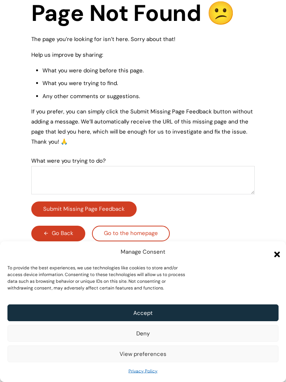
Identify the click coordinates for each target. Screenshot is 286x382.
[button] (275, 252)
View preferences (143, 354)
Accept (143, 313)
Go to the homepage (131, 233)
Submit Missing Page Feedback (84, 209)
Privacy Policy (143, 371)
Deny (143, 333)
